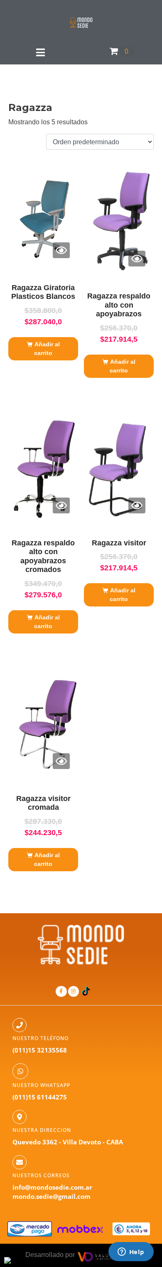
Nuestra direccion (41, 1130)
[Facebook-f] (61, 991)
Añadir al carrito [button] (47, 348)
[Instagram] (73, 991)
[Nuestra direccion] (19, 1117)
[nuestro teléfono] (19, 1025)
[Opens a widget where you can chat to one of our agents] (131, 1252)
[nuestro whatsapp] (20, 1071)
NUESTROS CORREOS (41, 1175)
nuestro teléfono (40, 1038)
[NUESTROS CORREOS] (19, 1162)
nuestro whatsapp (41, 1085)
